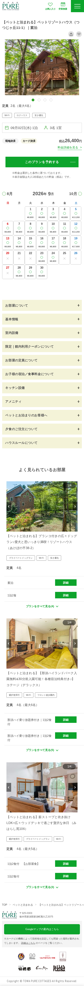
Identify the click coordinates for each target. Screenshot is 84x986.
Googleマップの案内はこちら (42, 929)
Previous (8, 506)
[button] (33, 100)
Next (75, 506)
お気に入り (50, 9)
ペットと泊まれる (23, 904)
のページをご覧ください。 (42, 943)
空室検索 (63, 9)
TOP (4, 904)
